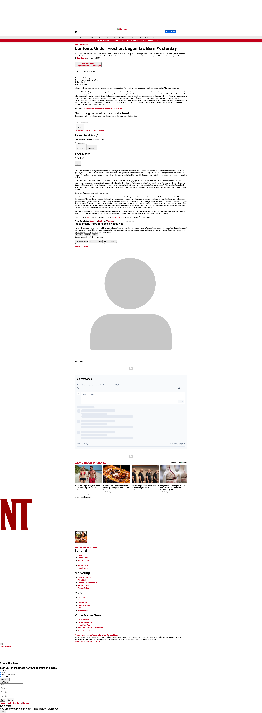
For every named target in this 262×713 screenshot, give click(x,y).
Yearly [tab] (95, 235)
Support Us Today (82, 246)
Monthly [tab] (87, 235)
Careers (81, 600)
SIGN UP (80, 128)
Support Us (170, 31)
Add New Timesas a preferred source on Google (88, 65)
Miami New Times (84, 625)
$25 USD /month (96, 241)
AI (102, 635)
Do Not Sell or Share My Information (89, 641)
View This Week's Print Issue (86, 547)
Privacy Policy (83, 588)
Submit (10, 700)
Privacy (101, 131)
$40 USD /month (110, 241)
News (81, 38)
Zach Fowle (81, 58)
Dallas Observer (84, 620)
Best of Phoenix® (8, 675)
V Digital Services (85, 630)
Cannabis (90, 38)
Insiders (4, 673)
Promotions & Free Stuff (87, 583)
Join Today (5, 679)
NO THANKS (92, 148)
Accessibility (97, 635)
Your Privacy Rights (110, 635)
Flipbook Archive (84, 605)
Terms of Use (83, 585)
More (180, 38)
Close (3, 711)
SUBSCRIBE (81, 148)
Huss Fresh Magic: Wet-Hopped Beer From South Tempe (101, 108)
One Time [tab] (79, 235)
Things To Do (144, 38)
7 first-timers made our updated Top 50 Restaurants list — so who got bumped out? (131, 41)
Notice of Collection (82, 131)
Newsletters (171, 38)
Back (2, 700)
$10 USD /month (82, 241)
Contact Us (82, 603)
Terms (94, 131)
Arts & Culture (123, 38)
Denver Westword (85, 622)
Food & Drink (111, 38)
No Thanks (4, 682)
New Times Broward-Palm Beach (90, 628)
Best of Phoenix (158, 38)
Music (134, 38)
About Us (81, 597)
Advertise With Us (85, 577)
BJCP (88, 217)
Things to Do (6, 670)
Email (77, 122)
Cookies (88, 635)
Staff (80, 608)
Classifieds (82, 580)
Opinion (100, 38)
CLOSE (78, 164)
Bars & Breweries (81, 45)
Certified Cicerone (117, 217)
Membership (83, 610)
